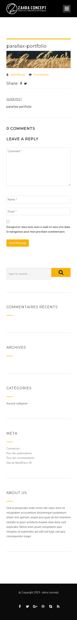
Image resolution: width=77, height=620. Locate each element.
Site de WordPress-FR (19, 463)
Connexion (13, 448)
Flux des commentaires (20, 458)
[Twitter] (25, 84)
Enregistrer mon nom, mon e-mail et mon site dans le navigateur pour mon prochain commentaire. (38, 229)
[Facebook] (21, 84)
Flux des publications (19, 453)
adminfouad (17, 74)
